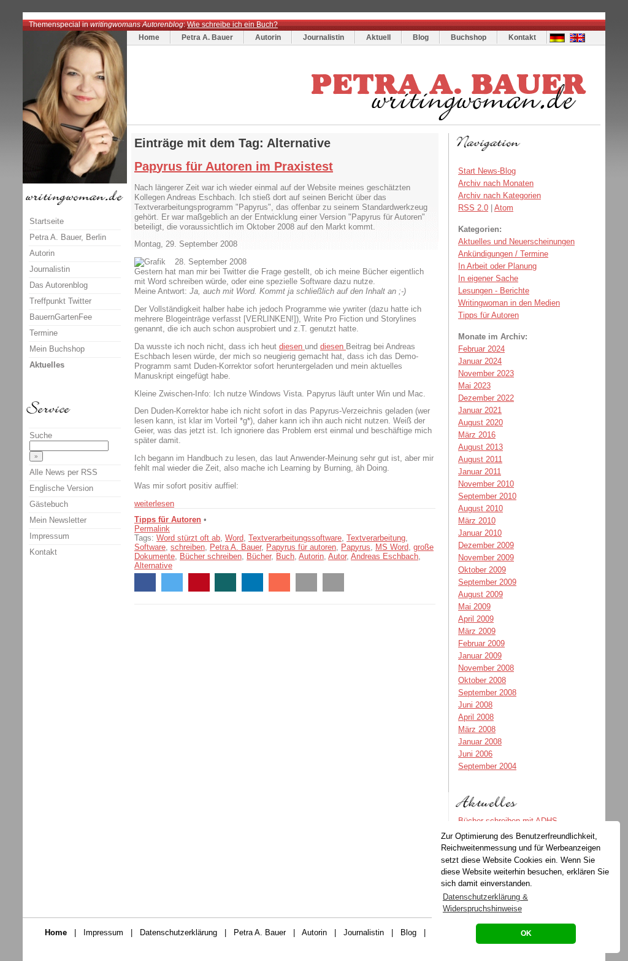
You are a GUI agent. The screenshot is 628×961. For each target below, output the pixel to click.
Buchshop (468, 37)
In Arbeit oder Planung (497, 266)
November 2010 (486, 483)
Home (149, 37)
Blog (421, 37)
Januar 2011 (479, 471)
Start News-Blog (487, 171)
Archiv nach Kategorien (499, 195)
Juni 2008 (475, 704)
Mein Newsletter (57, 520)
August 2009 (480, 594)
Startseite (46, 221)
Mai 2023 (474, 385)
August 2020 (480, 422)
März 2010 (477, 520)
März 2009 (477, 631)
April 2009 (476, 618)
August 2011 (480, 459)
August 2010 (480, 508)
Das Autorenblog (58, 285)
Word (234, 537)
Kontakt (522, 37)
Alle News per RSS (63, 472)
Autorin (268, 37)
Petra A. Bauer (207, 37)
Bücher (259, 556)
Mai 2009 (474, 606)
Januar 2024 (480, 361)
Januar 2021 (480, 410)
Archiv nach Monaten (496, 183)
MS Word (391, 547)
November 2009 (486, 557)
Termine (43, 333)
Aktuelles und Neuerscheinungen (516, 241)
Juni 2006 (475, 753)
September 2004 (487, 766)
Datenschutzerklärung (178, 932)
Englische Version (61, 488)
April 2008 (476, 717)
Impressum (49, 536)
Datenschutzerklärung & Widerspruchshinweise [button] (485, 902)
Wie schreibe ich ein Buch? (232, 24)
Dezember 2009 (486, 545)
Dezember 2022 (486, 398)
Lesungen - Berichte (493, 290)
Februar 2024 (481, 348)
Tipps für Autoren (167, 519)
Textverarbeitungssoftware (295, 537)
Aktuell (378, 37)
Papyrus (355, 547)
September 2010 (487, 496)
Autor (337, 556)
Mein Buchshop (57, 348)
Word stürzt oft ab (188, 537)
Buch (285, 556)
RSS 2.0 (473, 207)
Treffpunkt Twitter (60, 301)
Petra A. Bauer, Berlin (67, 237)
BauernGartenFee (60, 317)
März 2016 (477, 434)
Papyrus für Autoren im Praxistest (233, 166)
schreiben (187, 547)
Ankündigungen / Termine (503, 253)
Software (150, 547)
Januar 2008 (480, 741)
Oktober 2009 (482, 569)
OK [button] (526, 933)
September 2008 (487, 692)
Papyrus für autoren (301, 547)
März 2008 (477, 729)
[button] (145, 582)
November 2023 (486, 373)
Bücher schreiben (211, 556)
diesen (292, 346)
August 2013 (480, 447)
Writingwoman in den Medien (509, 302)
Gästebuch (48, 504)
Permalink (152, 528)
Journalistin (323, 37)
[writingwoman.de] (365, 121)
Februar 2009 (481, 643)
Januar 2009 (480, 655)
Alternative (153, 565)
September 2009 (487, 582)
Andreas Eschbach (384, 556)
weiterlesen (154, 503)
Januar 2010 (480, 533)
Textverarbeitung (376, 537)
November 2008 (486, 668)
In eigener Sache (488, 278)
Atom (503, 207)
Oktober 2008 (482, 680)
